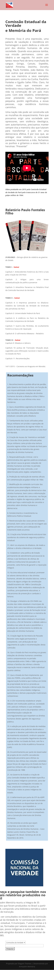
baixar (16, 267)
